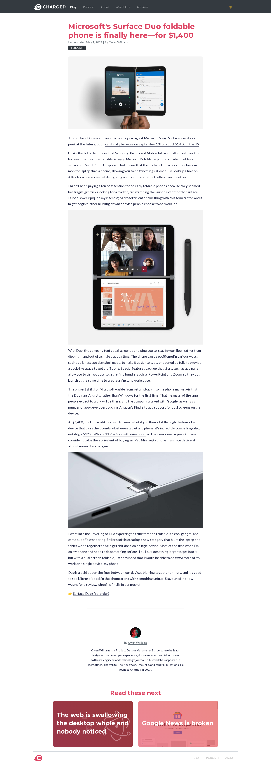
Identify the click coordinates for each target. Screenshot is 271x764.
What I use (123, 7)
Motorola (154, 153)
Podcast (88, 7)
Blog (73, 7)
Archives (142, 7)
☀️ (231, 6)
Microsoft (77, 47)
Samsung (121, 153)
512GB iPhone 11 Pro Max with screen (114, 434)
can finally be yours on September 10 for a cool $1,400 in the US (152, 144)
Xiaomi (135, 153)
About (104, 7)
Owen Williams (137, 642)
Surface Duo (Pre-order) (91, 593)
